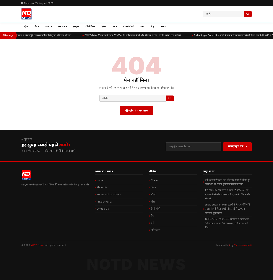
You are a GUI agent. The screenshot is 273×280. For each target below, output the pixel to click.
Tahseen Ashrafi (243, 245)
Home (100, 180)
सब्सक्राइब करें (235, 146)
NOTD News (37, 245)
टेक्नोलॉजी (128, 26)
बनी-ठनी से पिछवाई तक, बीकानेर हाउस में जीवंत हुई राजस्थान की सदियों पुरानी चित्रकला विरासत (227, 182)
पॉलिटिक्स (90, 26)
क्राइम (76, 26)
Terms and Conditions (109, 194)
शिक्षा (152, 26)
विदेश (37, 26)
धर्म (142, 26)
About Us (102, 187)
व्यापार (49, 26)
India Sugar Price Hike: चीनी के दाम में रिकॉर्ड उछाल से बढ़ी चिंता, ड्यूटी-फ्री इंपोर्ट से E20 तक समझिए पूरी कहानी (227, 209)
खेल (115, 26)
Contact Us (103, 209)
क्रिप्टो (104, 26)
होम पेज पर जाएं (138, 110)
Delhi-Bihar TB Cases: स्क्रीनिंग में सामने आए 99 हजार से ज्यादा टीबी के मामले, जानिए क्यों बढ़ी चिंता (227, 223)
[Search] (248, 14)
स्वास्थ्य (164, 26)
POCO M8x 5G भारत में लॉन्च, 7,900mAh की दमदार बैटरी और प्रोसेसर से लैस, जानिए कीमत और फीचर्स (131, 35)
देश (26, 26)
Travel (154, 180)
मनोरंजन (62, 26)
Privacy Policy (104, 201)
